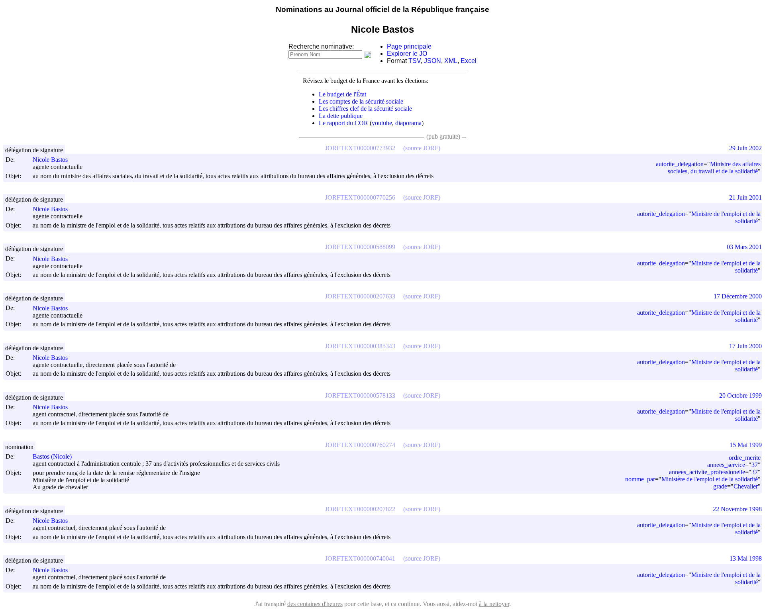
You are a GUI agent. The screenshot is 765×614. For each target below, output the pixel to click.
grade (720, 486)
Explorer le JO (407, 53)
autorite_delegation (680, 164)
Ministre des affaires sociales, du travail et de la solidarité (714, 168)
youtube (382, 123)
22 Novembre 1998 (737, 509)
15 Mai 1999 (746, 444)
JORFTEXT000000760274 (360, 444)
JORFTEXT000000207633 (360, 296)
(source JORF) (421, 148)
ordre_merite (745, 457)
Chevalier (746, 486)
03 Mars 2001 (744, 246)
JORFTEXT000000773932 (360, 148)
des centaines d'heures (315, 603)
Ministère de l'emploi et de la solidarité (709, 479)
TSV (414, 60)
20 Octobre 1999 (740, 395)
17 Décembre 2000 (738, 296)
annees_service (726, 464)
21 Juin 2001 (745, 197)
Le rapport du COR (343, 123)
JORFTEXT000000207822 (360, 509)
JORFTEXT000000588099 (360, 246)
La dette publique (341, 115)
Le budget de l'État (342, 94)
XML (450, 60)
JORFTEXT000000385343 (360, 346)
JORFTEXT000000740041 (360, 558)
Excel (469, 60)
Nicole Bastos (50, 159)
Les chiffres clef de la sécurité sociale (365, 108)
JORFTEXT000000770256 (360, 197)
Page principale (409, 46)
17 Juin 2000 (745, 346)
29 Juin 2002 (745, 148)
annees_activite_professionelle (707, 472)
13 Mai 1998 (746, 558)
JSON (432, 60)
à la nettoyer (494, 603)
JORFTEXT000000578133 (360, 395)
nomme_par (640, 479)
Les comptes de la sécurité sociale (361, 101)
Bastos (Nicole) (52, 456)
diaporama (408, 123)
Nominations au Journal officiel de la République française (382, 9)
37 (754, 464)
